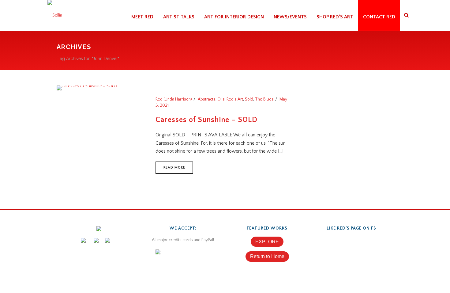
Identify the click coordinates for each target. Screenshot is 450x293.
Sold (249, 99)
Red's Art (235, 99)
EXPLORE (267, 241)
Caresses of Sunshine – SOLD (206, 120)
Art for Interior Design (234, 17)
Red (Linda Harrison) (174, 99)
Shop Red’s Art (335, 17)
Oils (221, 99)
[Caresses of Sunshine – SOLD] (87, 87)
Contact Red (379, 17)
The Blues (264, 99)
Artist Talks (178, 17)
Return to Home (267, 256)
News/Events (290, 17)
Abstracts (207, 99)
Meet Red (142, 17)
